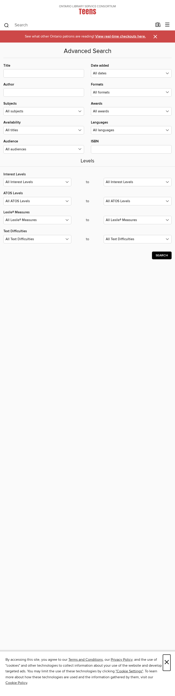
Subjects (10, 103)
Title (6, 65)
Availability (12, 122)
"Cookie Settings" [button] (129, 671)
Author (8, 84)
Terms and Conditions (85, 659)
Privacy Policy (121, 659)
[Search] (6, 25)
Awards (96, 103)
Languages (99, 122)
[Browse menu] (167, 25)
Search (162, 255)
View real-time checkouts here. (120, 36)
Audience (10, 141)
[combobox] (78, 25)
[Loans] (158, 25)
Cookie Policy (16, 683)
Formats (97, 84)
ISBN (95, 141)
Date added (100, 65)
